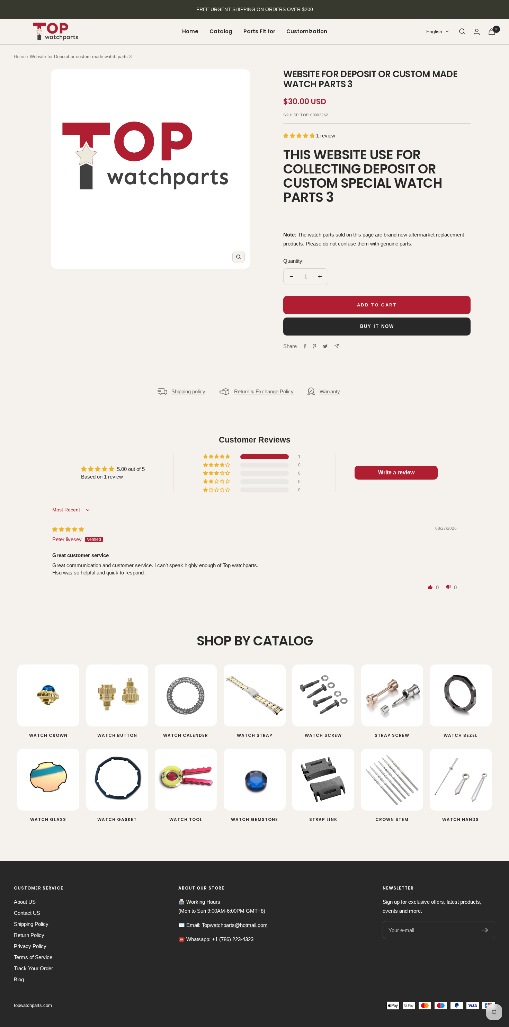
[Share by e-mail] (336, 346)
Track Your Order (33, 968)
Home (190, 31)
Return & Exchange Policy (264, 391)
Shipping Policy (31, 924)
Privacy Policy (30, 946)
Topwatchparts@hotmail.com (235, 925)
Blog (19, 979)
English (434, 31)
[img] (68, 529)
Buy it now (377, 326)
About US (25, 902)
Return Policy (29, 935)
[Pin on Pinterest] (314, 346)
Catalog (220, 31)
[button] (299, 136)
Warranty (330, 391)
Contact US (27, 913)
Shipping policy (188, 391)
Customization (306, 31)
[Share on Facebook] (305, 346)
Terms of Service (33, 957)
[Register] (485, 930)
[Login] (477, 32)
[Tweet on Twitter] (325, 346)
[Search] (462, 31)
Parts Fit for (259, 31)
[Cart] (491, 31)
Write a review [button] (396, 472)
